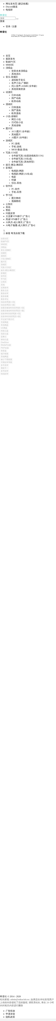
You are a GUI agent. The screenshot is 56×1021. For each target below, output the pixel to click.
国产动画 (16, 98)
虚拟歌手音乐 (18, 80)
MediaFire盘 (6, 345)
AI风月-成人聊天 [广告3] (18, 222)
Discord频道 (12, 6)
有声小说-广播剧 (19, 83)
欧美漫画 (16, 113)
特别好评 (4, 374)
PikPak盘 (5, 348)
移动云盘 (4, 339)
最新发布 (10, 59)
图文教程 (16, 198)
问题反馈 (10, 213)
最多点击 (4, 290)
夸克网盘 (4, 325)
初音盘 (3, 351)
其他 (8, 207)
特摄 (13, 180)
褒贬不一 (4, 368)
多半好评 (4, 371)
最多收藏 (4, 296)
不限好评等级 (6, 362)
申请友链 (10, 1014)
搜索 (2, 21)
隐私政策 (10, 1017)
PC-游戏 (15, 143)
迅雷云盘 (4, 334)
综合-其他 (16, 183)
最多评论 (4, 299)
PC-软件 (15, 189)
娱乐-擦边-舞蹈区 (14, 165)
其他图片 (16, 134)
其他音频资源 (18, 89)
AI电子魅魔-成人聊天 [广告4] (20, 225)
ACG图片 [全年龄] (20, 131)
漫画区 (9, 104)
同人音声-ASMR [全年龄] (24, 86)
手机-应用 (16, 192)
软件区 (9, 186)
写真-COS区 (12, 152)
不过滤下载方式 (7, 319)
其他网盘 (4, 356)
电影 (13, 177)
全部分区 (4, 238)
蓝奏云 (3, 337)
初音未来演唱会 (19, 71)
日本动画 (16, 95)
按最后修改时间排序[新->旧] (12, 308)
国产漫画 (16, 110)
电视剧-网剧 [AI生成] (22, 174)
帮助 (8, 210)
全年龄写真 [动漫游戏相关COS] (27, 155)
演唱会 (9, 68)
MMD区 (10, 65)
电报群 (9, 10)
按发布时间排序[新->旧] (11, 313)
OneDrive (5, 342)
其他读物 (16, 125)
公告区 (9, 204)
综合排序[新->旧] (8, 302)
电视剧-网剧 (17, 171)
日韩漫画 (16, 107)
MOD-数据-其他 (19, 149)
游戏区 (9, 140)
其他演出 (16, 74)
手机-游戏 (16, 146)
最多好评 (4, 293)
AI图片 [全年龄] (19, 137)
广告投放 (10, 1011)
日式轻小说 (17, 122)
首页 (8, 56)
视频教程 (16, 201)
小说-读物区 (12, 116)
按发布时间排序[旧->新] (11, 316)
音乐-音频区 (12, 77)
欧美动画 (16, 101)
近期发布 (4, 288)
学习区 (9, 195)
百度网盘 (4, 322)
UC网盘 (4, 328)
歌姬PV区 (11, 62)
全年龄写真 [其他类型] (22, 161)
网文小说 (16, 119)
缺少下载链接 (6, 359)
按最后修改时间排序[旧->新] (12, 311)
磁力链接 (4, 354)
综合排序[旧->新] (8, 305)
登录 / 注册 (11, 26)
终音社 (3, 15)
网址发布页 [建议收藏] (17, 3)
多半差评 (4, 365)
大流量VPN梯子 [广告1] (18, 216)
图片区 (9, 128)
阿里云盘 (4, 331)
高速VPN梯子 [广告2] (16, 219)
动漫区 (9, 92)
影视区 (9, 168)
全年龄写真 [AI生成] (21, 158)
